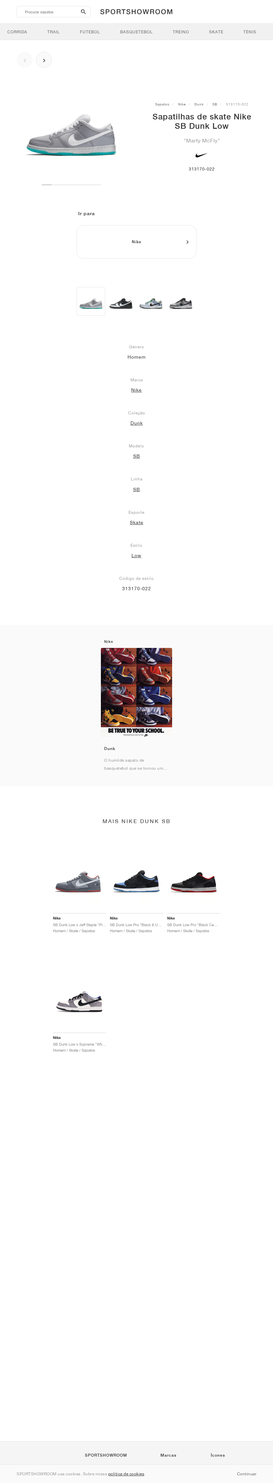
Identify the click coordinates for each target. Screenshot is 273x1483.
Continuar (247, 1473)
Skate (136, 522)
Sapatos (162, 104)
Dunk (199, 104)
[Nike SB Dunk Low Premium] (150, 301)
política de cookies (126, 1473)
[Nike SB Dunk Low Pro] (180, 301)
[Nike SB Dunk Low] (91, 301)
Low (136, 555)
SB (214, 104)
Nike (182, 104)
